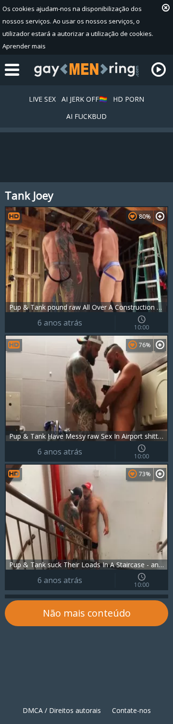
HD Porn (128, 99)
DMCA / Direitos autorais (62, 710)
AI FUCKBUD (86, 116)
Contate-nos (131, 710)
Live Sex (42, 99)
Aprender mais (24, 46)
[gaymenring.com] (86, 69)
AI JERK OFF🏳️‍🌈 (84, 99)
